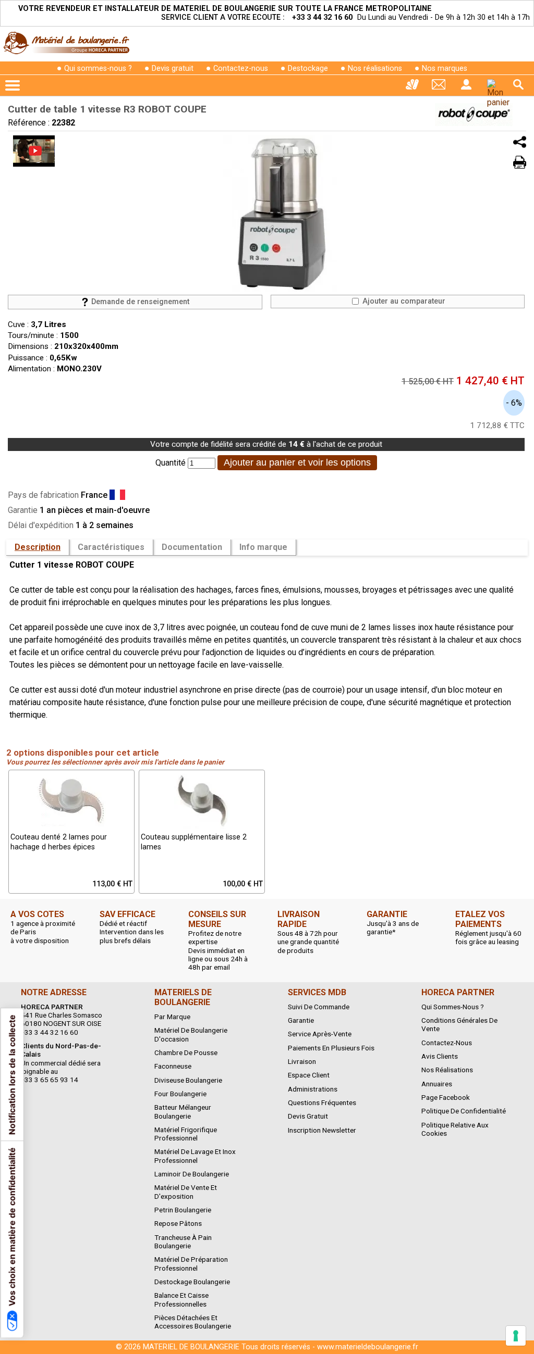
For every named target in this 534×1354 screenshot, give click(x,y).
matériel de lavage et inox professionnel (195, 1155)
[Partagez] (519, 141)
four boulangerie (180, 1093)
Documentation (192, 547)
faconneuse (172, 1066)
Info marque (263, 547)
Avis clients (439, 1056)
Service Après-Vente (319, 1034)
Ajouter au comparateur (402, 301)
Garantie (301, 1020)
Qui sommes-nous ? (98, 68)
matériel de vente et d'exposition (185, 1191)
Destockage (308, 68)
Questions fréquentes (322, 1102)
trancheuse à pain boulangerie (183, 1241)
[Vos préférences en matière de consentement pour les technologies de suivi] (516, 1336)
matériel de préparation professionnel (191, 1263)
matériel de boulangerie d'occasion (190, 1034)
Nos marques (444, 68)
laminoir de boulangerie (191, 1174)
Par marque (172, 1016)
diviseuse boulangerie (188, 1080)
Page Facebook (445, 1097)
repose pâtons (178, 1223)
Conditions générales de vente (459, 1024)
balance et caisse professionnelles (181, 1299)
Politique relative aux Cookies (455, 1129)
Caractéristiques (111, 547)
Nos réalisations (375, 68)
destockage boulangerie (192, 1281)
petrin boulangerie (182, 1210)
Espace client (309, 1075)
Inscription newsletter (322, 1130)
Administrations (312, 1089)
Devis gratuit (172, 68)
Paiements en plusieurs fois (331, 1048)
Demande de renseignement (139, 301)
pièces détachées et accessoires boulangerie (192, 1321)
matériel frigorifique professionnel (185, 1133)
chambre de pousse (185, 1052)
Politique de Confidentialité (463, 1111)
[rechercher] (518, 84)
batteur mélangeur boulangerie (182, 1111)
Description (37, 547)
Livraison (302, 1061)
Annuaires (436, 1084)
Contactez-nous (240, 68)
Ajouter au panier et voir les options (297, 462)
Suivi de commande (318, 1006)
